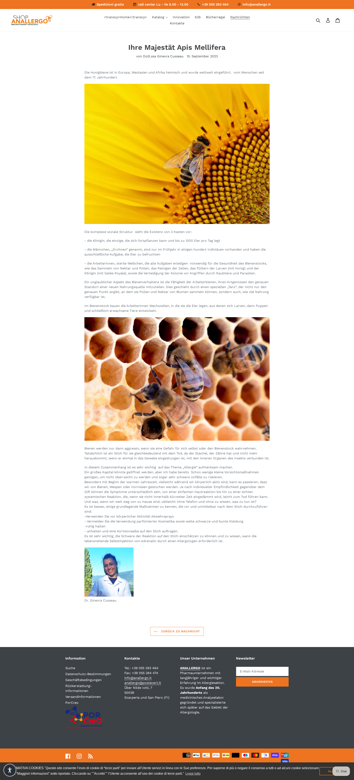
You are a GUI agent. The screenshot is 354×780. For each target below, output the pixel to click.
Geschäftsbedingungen (83, 680)
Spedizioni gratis (110, 4)
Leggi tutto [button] (193, 773)
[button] (9, 770)
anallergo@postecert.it (142, 683)
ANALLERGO (190, 668)
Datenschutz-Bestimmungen (88, 674)
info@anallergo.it (257, 4)
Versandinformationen (83, 697)
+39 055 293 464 (215, 4)
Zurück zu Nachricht (180, 631)
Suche (70, 668)
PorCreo (71, 703)
